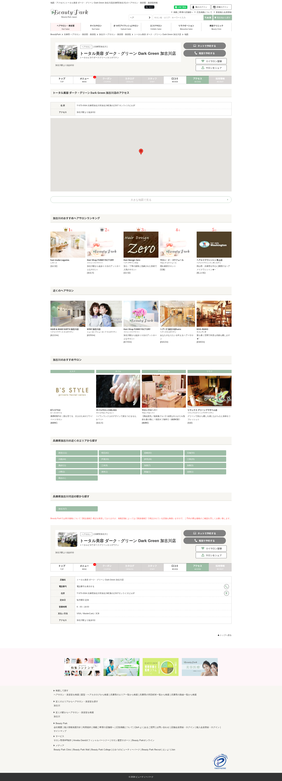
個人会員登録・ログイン (207, 727)
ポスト (151, 7)
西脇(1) (147, 472)
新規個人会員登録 (224, 12)
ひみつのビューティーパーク (126, 749)
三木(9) (104, 465)
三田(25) (191, 459)
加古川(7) (62, 509)
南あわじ (62, 478)
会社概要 (58, 727)
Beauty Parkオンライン (143, 740)
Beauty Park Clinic (62, 749)
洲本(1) (104, 472)
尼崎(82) (148, 453)
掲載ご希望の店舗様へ (183, 12)
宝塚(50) (191, 453)
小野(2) (61, 472)
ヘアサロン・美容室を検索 (66, 694)
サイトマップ (60, 731)
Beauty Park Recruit (151, 749)
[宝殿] (162, 269)
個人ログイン (201, 7)
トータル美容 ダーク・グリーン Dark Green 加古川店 (100, 580)
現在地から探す (224, 17)
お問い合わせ (163, 727)
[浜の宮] (53, 266)
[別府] (190, 423)
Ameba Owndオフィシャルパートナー (91, 740)
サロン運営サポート (120, 740)
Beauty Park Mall (81, 749)
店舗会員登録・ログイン (182, 727)
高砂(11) (62, 465)
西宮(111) (62, 453)
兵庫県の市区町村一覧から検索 (154, 694)
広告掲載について (204, 12)
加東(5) (190, 465)
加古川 (57, 705)
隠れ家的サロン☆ (168, 266)
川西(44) (62, 459)
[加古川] (90, 273)
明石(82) (105, 453)
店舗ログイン (222, 7)
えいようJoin (169, 749)
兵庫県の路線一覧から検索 (184, 694)
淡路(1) (190, 472)
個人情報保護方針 (72, 727)
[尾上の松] (201, 273)
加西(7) (147, 465)
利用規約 (87, 727)
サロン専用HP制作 (62, 740)
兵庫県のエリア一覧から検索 (124, 694)
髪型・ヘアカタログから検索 (95, 694)
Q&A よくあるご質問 (145, 727)
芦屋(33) (105, 459)
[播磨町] (53, 423)
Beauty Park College (101, 749)
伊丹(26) (148, 459)
